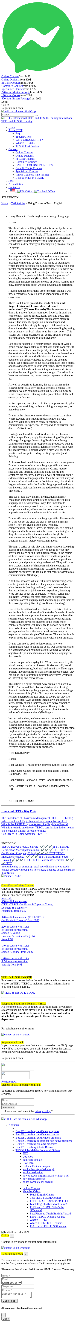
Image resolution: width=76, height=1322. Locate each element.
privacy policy (43, 1111)
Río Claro (28, 1162)
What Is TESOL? (25, 142)
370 (3, 923)
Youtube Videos (31, 1191)
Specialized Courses (12, 89)
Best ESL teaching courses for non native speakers (44, 1140)
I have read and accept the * (29, 1111)
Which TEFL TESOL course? (46, 1222)
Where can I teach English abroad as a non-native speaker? (34, 821)
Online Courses (10, 76)
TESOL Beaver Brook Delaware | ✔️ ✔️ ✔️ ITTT (30, 846)
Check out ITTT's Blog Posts (18, 811)
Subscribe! (8, 1107)
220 (3, 942)
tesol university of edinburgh (17, 866)
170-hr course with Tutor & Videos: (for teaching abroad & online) (17, 948)
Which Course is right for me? (32, 174)
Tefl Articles (18, 203)
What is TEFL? (38, 1219)
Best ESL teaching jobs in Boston (34, 1147)
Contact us (14, 187)
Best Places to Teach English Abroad (50, 1213)
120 (3, 967)
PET (25, 1153)
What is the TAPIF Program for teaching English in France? (34, 824)
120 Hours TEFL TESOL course (48, 1226)
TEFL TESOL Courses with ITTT (49, 1200)
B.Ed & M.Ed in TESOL (30, 177)
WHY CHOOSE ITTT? (29, 139)
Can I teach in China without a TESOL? (23, 833)
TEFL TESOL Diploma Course (47, 1216)
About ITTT (15, 130)
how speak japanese (45, 869)
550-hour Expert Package (15, 98)
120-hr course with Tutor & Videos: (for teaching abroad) (15, 961)
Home (11, 127)
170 (3, 955)
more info (6, 898)
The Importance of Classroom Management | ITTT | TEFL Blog (37, 817)
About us (13, 1124)
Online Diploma (10, 79)
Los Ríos (28, 1156)
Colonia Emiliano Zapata (37, 1166)
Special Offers (23, 136)
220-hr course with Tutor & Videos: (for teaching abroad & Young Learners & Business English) (18, 933)
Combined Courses (12, 85)
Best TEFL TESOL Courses (45, 1197)
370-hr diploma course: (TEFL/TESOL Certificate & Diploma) (23, 919)
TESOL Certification (27, 146)
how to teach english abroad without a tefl (46, 1175)
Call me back (9, 1301)
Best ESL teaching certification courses (37, 1134)
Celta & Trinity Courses (29, 168)
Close (6, 1318)
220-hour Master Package (15, 92)
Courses (12, 149)
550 (3, 913)
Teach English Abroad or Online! (48, 1204)
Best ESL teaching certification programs (38, 1137)
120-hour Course (10, 95)
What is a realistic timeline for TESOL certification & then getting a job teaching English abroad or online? (37, 829)
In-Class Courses (10, 82)
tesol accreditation (44, 866)
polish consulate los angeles (38, 1181)
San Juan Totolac (32, 1159)
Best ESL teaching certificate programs (37, 1131)
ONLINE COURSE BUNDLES (34, 165)
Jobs (10, 180)
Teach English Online (42, 1194)
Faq (18, 133)
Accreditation (16, 184)
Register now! (9, 1081)
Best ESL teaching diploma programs (36, 1143)
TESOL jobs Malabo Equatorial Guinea (38, 1150)
